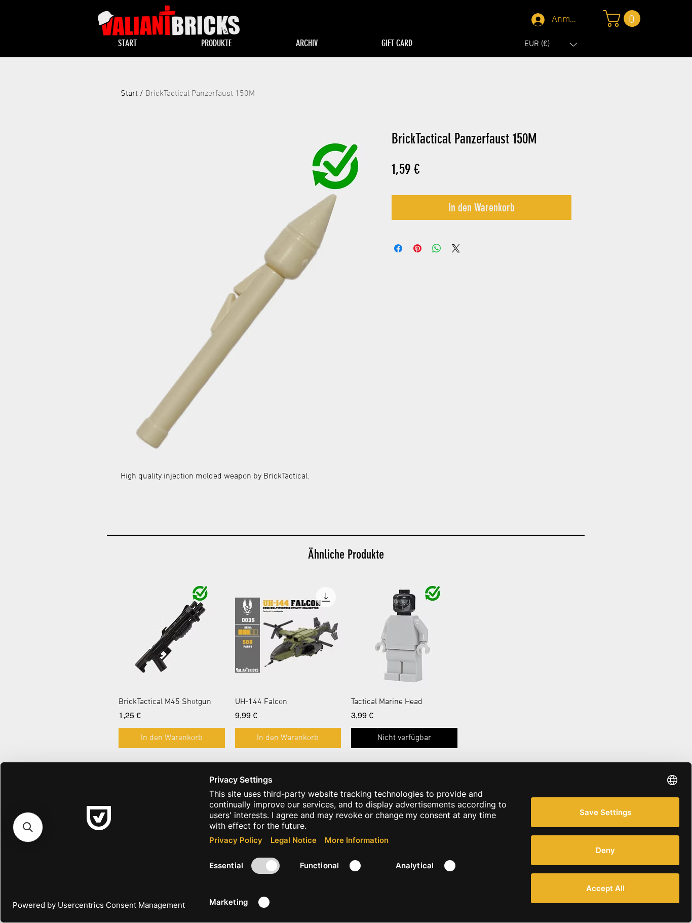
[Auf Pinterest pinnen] (417, 248)
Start (129, 94)
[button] (551, 44)
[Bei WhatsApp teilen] (437, 248)
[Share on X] (456, 248)
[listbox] (551, 44)
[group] (346, 665)
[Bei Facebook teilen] (398, 248)
